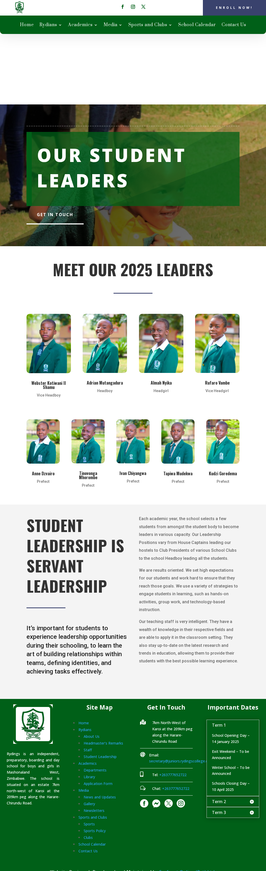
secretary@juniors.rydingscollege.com (181, 761)
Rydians (48, 25)
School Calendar (197, 25)
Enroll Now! (234, 7)
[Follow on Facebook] (122, 7)
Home (27, 25)
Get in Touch (55, 214)
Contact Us (234, 25)
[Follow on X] (143, 7)
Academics (80, 25)
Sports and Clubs (147, 25)
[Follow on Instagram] (133, 7)
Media (110, 25)
